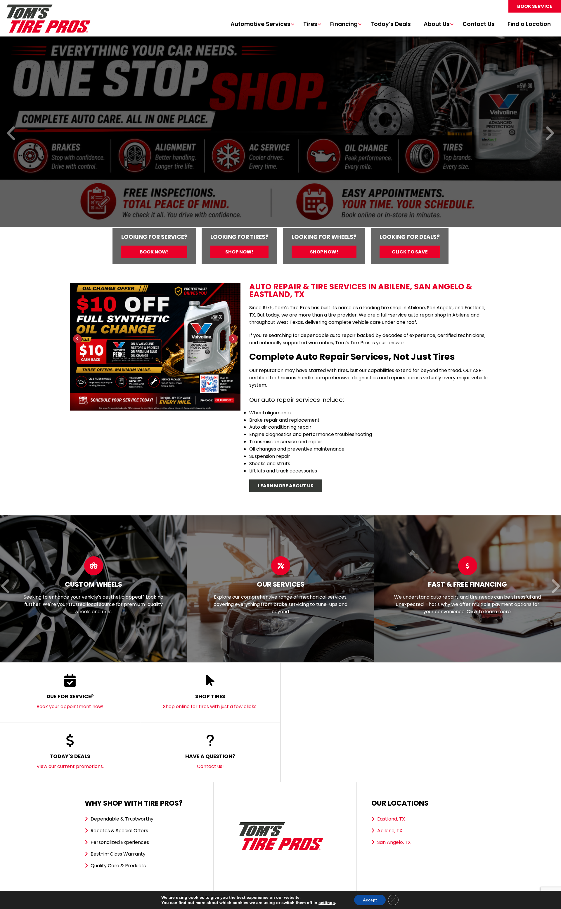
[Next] (549, 134)
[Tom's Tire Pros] (48, 7)
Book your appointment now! (70, 701)
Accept (370, 900)
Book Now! (154, 251)
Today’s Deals (390, 24)
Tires (310, 24)
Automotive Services (260, 24)
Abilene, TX (389, 830)
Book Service (534, 6)
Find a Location (529, 24)
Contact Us (479, 24)
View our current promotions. (70, 761)
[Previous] (11, 134)
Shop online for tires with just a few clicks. (210, 701)
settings (326, 902)
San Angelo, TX (394, 842)
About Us (437, 24)
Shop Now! (239, 251)
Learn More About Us (286, 485)
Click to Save (410, 251)
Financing (344, 24)
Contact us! (210, 761)
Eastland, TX (391, 819)
